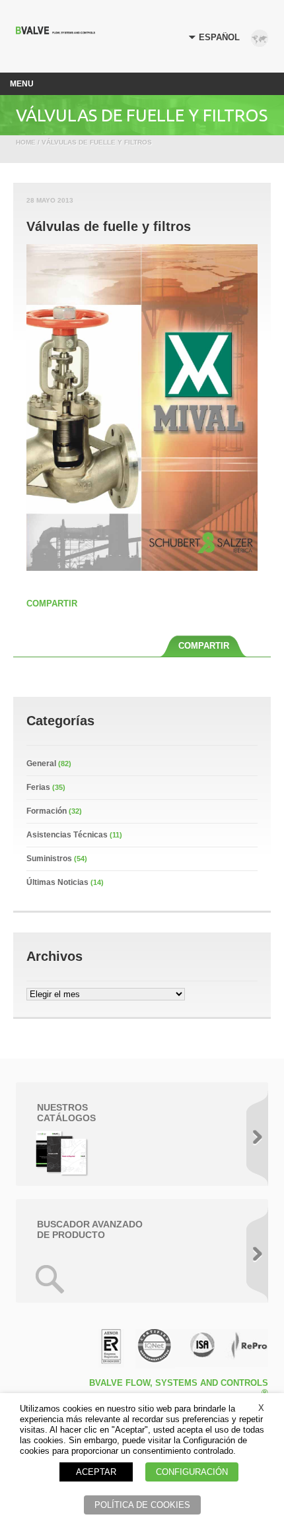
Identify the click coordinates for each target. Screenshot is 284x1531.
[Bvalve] (55, 30)
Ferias (38, 787)
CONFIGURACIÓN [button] (192, 1472)
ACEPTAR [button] (96, 1472)
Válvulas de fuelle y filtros (108, 226)
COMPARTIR (51, 603)
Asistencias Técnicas (67, 834)
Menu (22, 83)
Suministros (49, 858)
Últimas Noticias (57, 882)
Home (26, 142)
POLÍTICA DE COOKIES (142, 1505)
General (41, 763)
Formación (46, 811)
